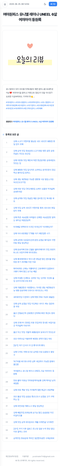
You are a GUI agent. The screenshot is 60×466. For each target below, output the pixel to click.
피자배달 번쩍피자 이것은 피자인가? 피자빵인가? (33, 227)
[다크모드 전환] (45, 4)
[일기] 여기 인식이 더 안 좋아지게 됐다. (29, 345)
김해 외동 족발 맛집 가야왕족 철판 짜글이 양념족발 (33, 390)
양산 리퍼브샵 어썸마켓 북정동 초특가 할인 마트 (32, 339)
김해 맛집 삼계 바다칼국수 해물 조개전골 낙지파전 (33, 422)
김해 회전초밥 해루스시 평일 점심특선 (28, 406)
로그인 (53, 4)
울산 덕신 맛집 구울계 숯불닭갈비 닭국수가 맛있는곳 (34, 332)
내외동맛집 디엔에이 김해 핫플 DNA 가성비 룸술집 (33, 297)
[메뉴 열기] (5, 4)
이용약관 (25, 456)
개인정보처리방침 (12, 456)
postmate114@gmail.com (43, 456)
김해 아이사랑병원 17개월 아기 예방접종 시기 (31, 233)
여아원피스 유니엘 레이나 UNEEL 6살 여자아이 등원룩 (33, 122)
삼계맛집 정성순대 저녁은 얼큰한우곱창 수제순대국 (33, 438)
